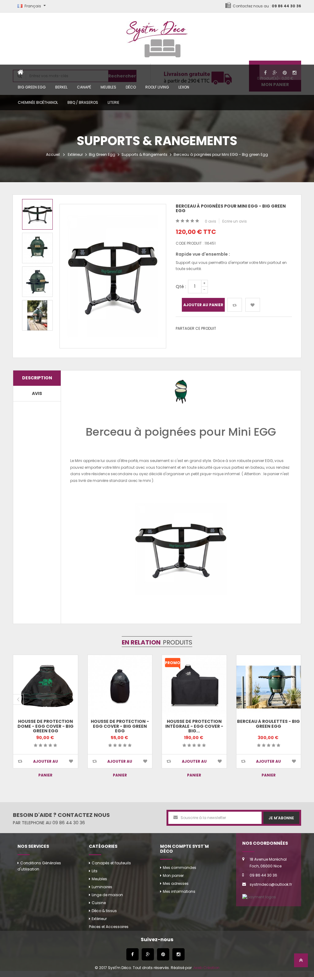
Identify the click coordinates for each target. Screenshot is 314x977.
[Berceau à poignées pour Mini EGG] (37, 214)
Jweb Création (206, 967)
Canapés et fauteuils (111, 863)
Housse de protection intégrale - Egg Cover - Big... (194, 726)
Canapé (84, 87)
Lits (95, 871)
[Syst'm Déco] (157, 37)
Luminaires (102, 886)
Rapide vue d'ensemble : (203, 254)
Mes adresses (176, 883)
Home (20, 72)
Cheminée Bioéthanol (38, 102)
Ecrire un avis (234, 221)
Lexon (183, 87)
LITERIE (113, 102)
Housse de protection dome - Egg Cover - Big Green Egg (45, 726)
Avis (37, 393)
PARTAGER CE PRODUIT (196, 328)
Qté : (181, 287)
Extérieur (75, 154)
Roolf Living (157, 87)
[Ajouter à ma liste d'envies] (252, 305)
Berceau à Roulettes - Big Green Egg (268, 723)
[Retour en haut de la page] (301, 962)
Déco (131, 87)
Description (37, 378)
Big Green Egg (32, 87)
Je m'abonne (281, 818)
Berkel (61, 87)
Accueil (53, 154)
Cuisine (99, 902)
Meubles (108, 87)
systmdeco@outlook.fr (271, 884)
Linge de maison (107, 894)
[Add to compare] (20, 761)
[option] (37, 214)
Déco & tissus (104, 910)
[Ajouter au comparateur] (234, 305)
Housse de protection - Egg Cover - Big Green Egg (120, 726)
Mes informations (179, 891)
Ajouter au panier (203, 304)
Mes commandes (179, 867)
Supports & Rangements (144, 154)
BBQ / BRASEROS (82, 102)
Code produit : (190, 243)
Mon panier (173, 875)
